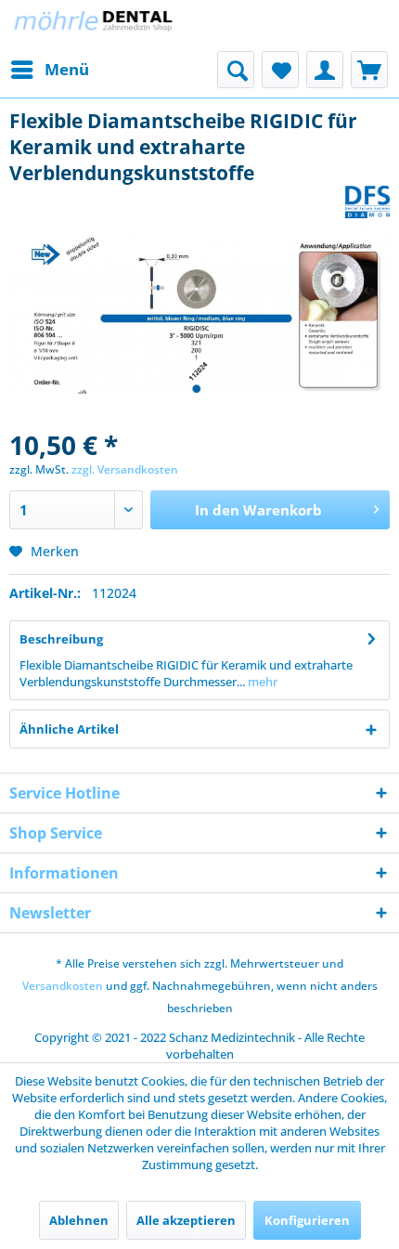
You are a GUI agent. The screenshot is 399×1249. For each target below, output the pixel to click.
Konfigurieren (307, 1220)
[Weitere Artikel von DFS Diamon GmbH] (367, 202)
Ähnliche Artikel (69, 729)
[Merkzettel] (280, 69)
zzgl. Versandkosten (124, 469)
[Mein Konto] (324, 69)
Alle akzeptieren (186, 1220)
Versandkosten (62, 986)
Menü (67, 69)
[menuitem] (49, 69)
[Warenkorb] (369, 69)
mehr (261, 681)
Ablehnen (79, 1220)
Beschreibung (61, 639)
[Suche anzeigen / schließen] (235, 69)
